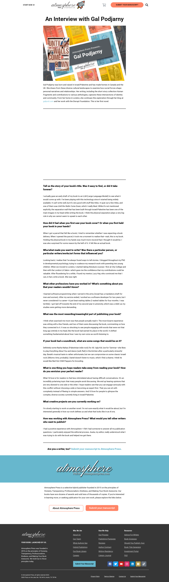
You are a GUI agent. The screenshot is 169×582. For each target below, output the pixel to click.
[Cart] (104, 5)
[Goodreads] (138, 563)
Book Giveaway (130, 539)
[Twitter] (115, 563)
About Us (76, 535)
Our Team (77, 539)
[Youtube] (121, 563)
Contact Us (122, 576)
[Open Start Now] (34, 5)
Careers (76, 555)
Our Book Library (79, 551)
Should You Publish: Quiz (134, 543)
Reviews (102, 543)
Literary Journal (105, 555)
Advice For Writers (131, 535)
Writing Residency (106, 551)
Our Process (103, 535)
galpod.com (48, 101)
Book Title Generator (132, 547)
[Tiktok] (143, 563)
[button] (146, 4)
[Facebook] (110, 563)
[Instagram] (126, 563)
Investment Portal (131, 551)
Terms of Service (109, 576)
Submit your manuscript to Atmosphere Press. (96, 448)
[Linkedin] (132, 563)
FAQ (126, 555)
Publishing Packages (107, 539)
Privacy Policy (95, 576)
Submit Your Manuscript (137, 576)
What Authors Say (80, 543)
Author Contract (105, 547)
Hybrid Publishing (80, 547)
